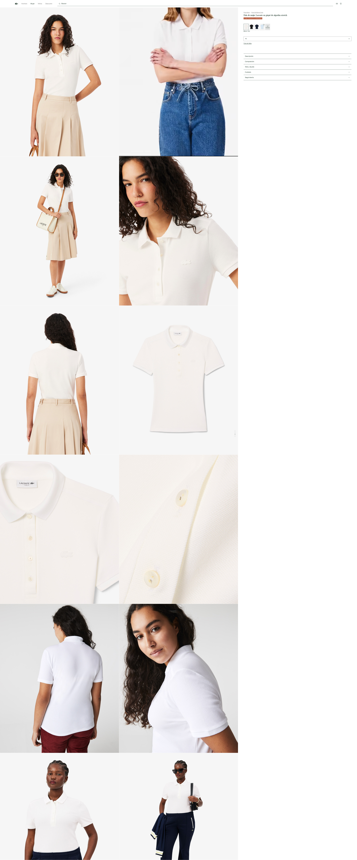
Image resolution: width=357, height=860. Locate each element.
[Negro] (251, 27)
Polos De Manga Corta (257, 12)
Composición (249, 61)
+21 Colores (268, 27)
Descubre (48, 3)
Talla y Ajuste (249, 67)
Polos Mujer (247, 12)
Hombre (24, 3)
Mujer (32, 3)
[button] (341, 3)
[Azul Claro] (262, 27)
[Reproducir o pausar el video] (122, 153)
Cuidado (248, 72)
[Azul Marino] (256, 27)
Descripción (249, 56)
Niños (40, 3)
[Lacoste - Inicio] (16, 4)
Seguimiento (249, 77)
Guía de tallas (248, 43)
